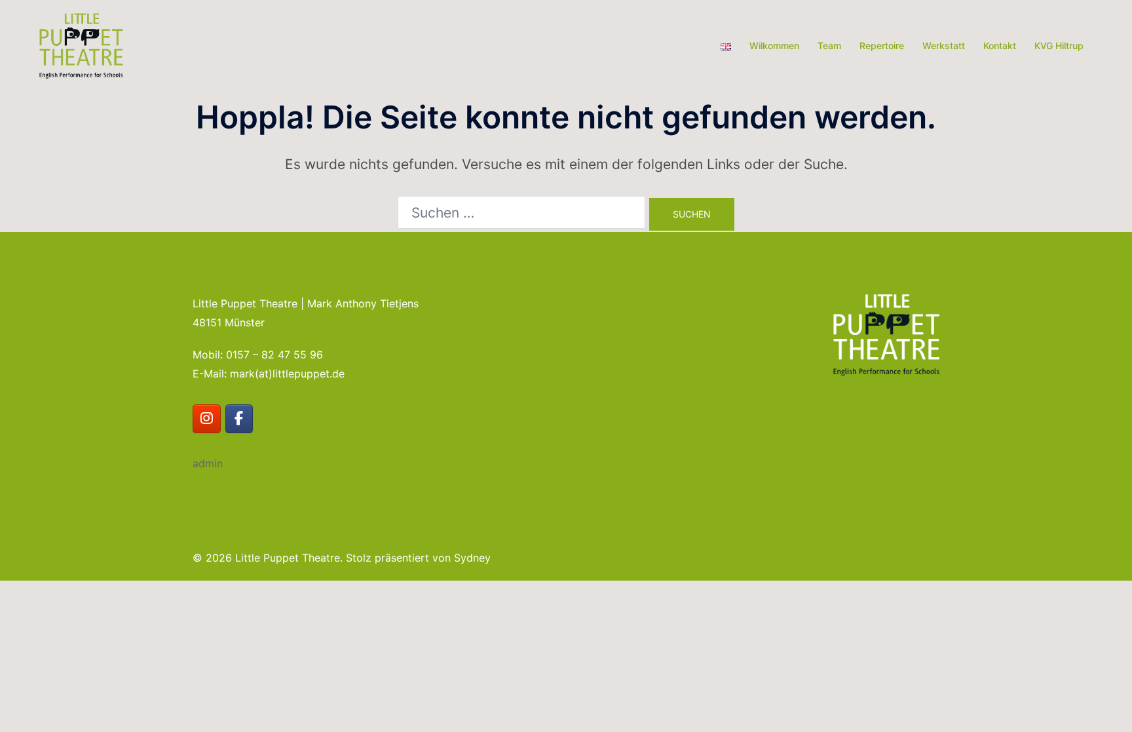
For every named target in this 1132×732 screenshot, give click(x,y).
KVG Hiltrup (1059, 45)
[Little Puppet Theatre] (81, 45)
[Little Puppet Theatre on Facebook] (239, 419)
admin (208, 463)
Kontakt (999, 45)
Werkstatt (943, 45)
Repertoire (881, 45)
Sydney (472, 557)
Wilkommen (774, 45)
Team (829, 45)
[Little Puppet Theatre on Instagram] (207, 419)
